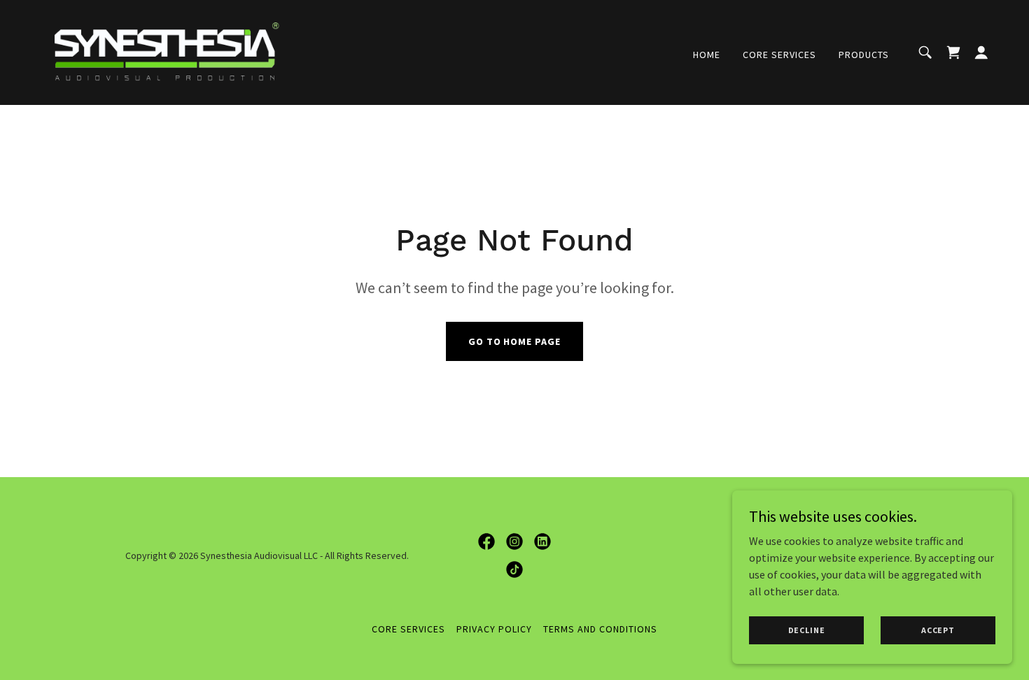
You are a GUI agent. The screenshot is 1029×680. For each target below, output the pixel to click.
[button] (981, 52)
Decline (806, 630)
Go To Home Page (514, 341)
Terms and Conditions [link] (600, 629)
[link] (168, 51)
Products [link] (864, 54)
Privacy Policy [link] (494, 629)
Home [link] (706, 54)
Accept (938, 630)
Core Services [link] (779, 54)
